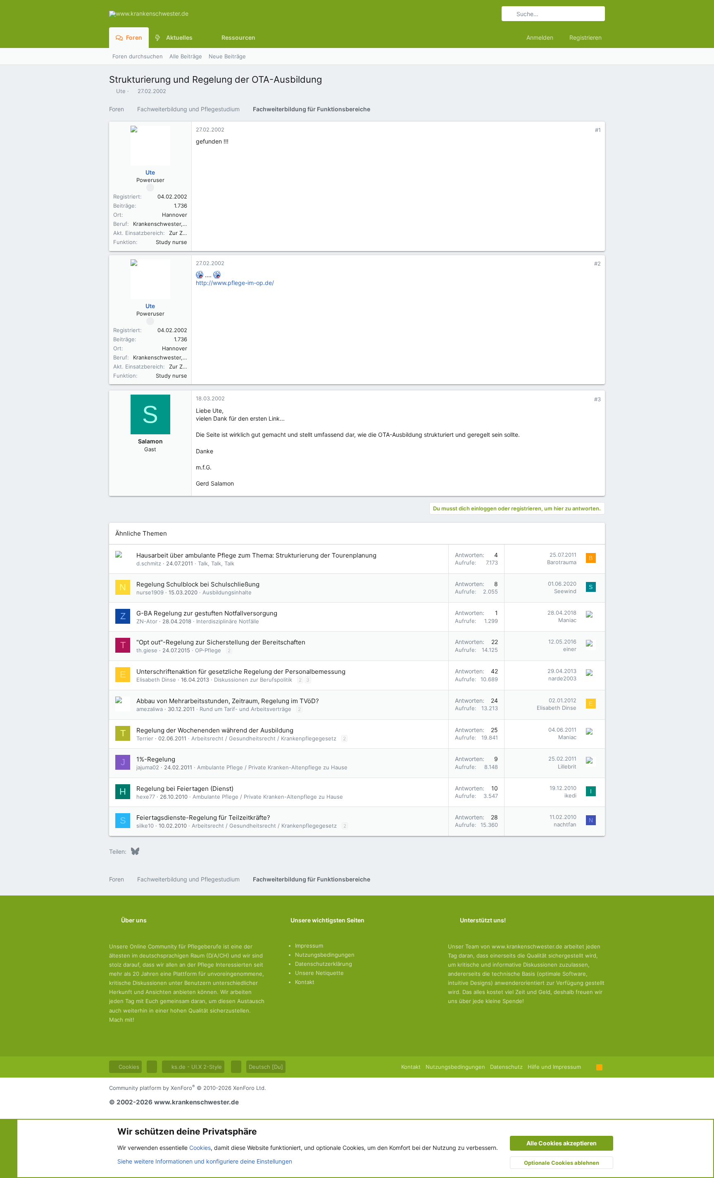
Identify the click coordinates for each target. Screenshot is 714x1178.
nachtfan (565, 824)
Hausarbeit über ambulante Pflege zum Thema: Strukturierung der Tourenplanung (256, 555)
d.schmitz (148, 563)
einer (569, 649)
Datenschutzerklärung (323, 963)
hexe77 (145, 796)
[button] (199, 37)
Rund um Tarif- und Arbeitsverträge (245, 709)
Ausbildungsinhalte (227, 592)
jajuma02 (147, 767)
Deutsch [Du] (266, 1066)
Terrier (144, 738)
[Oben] (588, 1067)
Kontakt (304, 982)
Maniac (567, 620)
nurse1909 (150, 592)
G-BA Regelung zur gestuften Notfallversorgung (206, 613)
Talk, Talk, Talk (216, 563)
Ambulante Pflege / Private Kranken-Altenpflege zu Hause (272, 767)
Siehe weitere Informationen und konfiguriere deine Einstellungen (204, 1161)
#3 (597, 399)
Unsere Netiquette (319, 973)
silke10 (145, 825)
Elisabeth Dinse (156, 679)
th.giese (146, 650)
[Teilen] (586, 130)
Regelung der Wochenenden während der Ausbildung (214, 730)
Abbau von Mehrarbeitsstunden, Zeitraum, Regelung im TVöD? (227, 701)
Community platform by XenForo (187, 1088)
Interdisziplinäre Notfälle (227, 621)
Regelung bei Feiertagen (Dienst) (184, 789)
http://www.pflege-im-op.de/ (235, 282)
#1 (598, 130)
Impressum (309, 945)
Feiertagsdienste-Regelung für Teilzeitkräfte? (203, 817)
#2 (597, 263)
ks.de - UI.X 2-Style (196, 1066)
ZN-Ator (146, 621)
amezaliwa (149, 709)
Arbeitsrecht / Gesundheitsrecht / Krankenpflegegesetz (263, 738)
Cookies (128, 1066)
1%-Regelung (155, 759)
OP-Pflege (208, 650)
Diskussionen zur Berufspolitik (253, 679)
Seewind (565, 591)
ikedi (570, 795)
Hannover (174, 214)
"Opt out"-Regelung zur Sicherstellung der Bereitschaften (220, 642)
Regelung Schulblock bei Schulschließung (197, 584)
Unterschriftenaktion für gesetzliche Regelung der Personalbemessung (240, 671)
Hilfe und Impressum (554, 1066)
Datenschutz (506, 1066)
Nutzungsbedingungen (325, 954)
